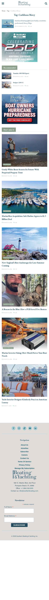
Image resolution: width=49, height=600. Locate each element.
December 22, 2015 (21, 26)
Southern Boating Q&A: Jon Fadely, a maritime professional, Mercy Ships (30, 21)
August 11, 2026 (7, 359)
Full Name (8, 507)
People (6, 394)
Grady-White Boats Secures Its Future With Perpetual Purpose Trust (20, 171)
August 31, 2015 (18, 76)
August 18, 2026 (7, 176)
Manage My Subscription (24, 468)
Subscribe (24, 451)
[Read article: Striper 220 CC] (6, 84)
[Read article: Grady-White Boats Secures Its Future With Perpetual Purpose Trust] (24, 150)
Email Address (10, 516)
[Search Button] (46, 3)
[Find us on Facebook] (13, 428)
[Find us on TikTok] (24, 428)
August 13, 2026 (7, 222)
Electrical (8, 348)
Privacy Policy (24, 465)
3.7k (16, 269)
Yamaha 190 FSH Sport (21, 73)
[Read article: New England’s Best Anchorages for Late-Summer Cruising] (24, 243)
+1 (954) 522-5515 (27, 488)
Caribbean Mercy (15, 11)
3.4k (30, 26)
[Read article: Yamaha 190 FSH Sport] (6, 75)
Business (7, 164)
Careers (24, 455)
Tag (8, 11)
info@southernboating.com (28, 491)
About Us (24, 445)
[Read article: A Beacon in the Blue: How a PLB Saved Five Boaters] (24, 290)
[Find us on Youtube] (30, 428)
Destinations (9, 258)
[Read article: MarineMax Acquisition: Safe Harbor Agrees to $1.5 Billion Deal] (24, 197)
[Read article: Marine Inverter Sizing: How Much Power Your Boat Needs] (24, 334)
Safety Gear (8, 304)
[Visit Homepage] (24, 3)
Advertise (24, 448)
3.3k (16, 176)
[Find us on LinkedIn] (35, 428)
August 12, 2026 (7, 269)
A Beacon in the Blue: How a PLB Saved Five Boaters (24, 309)
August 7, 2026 (7, 406)
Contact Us (24, 458)
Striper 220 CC (18, 82)
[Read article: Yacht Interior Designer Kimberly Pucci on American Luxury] (24, 380)
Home (3, 11)
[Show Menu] (3, 3)
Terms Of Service (24, 461)
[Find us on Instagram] (19, 428)
